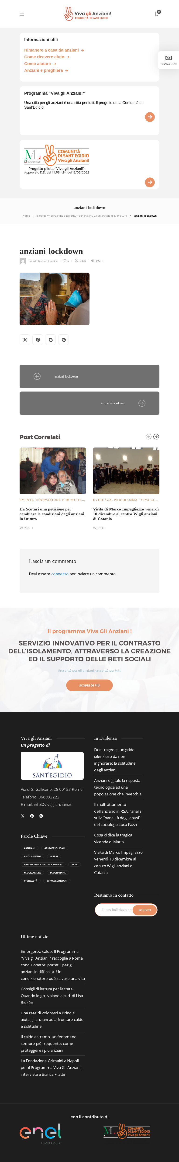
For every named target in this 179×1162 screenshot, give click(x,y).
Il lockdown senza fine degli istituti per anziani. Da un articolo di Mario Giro (81, 215)
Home (26, 215)
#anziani (29, 848)
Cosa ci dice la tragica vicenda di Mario (113, 838)
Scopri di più (89, 685)
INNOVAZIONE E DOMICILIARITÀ (65, 500)
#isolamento (32, 856)
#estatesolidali (55, 848)
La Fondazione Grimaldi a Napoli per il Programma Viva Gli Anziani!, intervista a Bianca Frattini (52, 1067)
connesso (60, 573)
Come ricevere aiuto (44, 57)
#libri (54, 856)
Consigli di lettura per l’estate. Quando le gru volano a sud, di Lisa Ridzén (52, 995)
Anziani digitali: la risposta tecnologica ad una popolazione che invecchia (117, 787)
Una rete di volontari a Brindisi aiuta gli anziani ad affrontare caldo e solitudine (52, 1019)
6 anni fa (53, 260)
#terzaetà (30, 880)
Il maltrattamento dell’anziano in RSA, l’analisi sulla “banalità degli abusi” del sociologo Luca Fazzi (118, 814)
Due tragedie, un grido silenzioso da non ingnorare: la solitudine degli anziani (115, 760)
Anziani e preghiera (43, 70)
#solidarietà (32, 872)
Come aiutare (37, 63)
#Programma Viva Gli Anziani (43, 864)
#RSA (75, 864)
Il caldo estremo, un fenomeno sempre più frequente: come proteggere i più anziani (48, 1043)
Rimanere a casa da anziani (51, 50)
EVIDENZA (102, 500)
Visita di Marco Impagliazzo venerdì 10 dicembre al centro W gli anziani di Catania (118, 862)
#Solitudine (58, 872)
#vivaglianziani (57, 880)
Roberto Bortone (38, 260)
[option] (53, 488)
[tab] (34, 936)
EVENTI (26, 500)
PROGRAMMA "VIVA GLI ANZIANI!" (145, 500)
